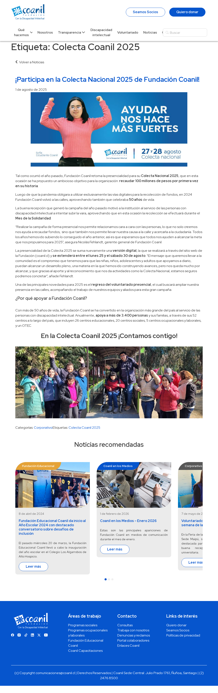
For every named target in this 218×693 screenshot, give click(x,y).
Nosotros (45, 32)
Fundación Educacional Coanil (85, 643)
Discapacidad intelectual (101, 32)
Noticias (150, 32)
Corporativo (43, 427)
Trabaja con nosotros (133, 630)
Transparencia (69, 32)
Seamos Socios (145, 12)
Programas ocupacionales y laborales (88, 633)
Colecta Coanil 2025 (84, 427)
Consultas (125, 625)
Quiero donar (187, 12)
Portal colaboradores (133, 640)
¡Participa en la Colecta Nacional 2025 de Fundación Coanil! (107, 79)
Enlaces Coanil (128, 645)
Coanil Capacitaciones (85, 650)
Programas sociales (82, 625)
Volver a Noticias (31, 62)
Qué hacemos (21, 32)
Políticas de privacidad (183, 635)
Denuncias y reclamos (133, 635)
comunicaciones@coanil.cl (55, 673)
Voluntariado (127, 32)
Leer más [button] (33, 566)
